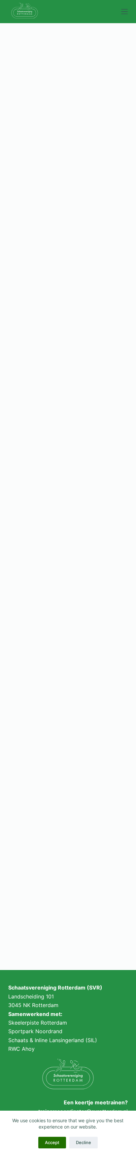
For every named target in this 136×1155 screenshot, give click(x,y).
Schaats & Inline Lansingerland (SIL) (52, 1040)
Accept (52, 1142)
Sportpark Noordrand (35, 1031)
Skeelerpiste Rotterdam (37, 1022)
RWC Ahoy (21, 1048)
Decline (83, 1142)
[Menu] (124, 11)
